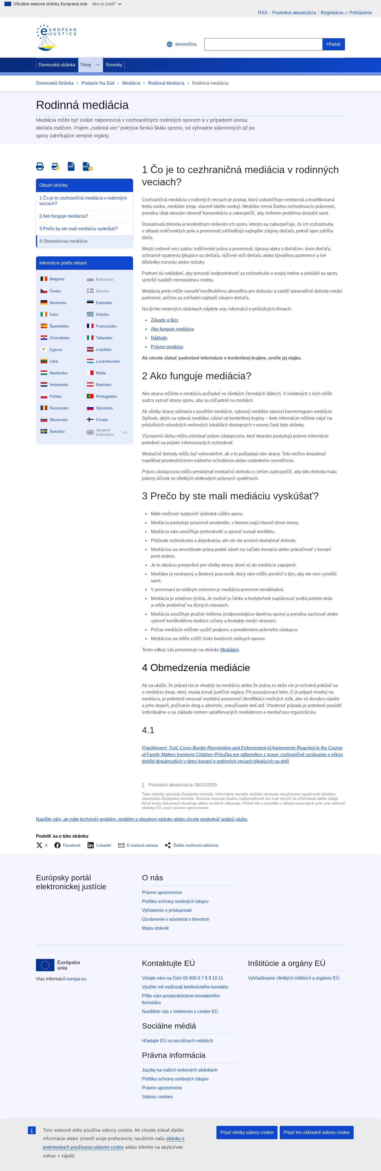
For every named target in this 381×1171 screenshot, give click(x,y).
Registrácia (332, 12)
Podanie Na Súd (97, 83)
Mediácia (131, 83)
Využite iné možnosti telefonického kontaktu (185, 987)
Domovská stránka (56, 64)
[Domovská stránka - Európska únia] (58, 965)
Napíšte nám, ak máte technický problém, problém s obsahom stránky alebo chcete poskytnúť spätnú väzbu (141, 819)
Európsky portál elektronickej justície (71, 882)
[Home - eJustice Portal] (56, 37)
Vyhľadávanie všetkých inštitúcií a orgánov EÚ (293, 978)
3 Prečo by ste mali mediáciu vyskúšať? (78, 228)
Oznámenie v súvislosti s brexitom (175, 919)
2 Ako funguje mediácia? (63, 216)
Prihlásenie (360, 12)
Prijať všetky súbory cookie (247, 1132)
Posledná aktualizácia (294, 13)
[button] (43, 845)
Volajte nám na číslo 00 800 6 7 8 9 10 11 (182, 978)
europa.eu (76, 978)
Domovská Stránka (55, 83)
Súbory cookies (157, 1096)
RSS (262, 13)
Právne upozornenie (162, 892)
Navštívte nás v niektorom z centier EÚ (180, 1011)
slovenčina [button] (186, 44)
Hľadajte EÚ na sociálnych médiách (177, 1040)
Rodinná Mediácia (166, 83)
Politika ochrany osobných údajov (175, 901)
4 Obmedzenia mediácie (63, 241)
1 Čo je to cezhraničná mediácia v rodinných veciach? (83, 201)
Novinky (114, 64)
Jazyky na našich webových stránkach (180, 1070)
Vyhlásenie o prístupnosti (167, 910)
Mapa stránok (155, 928)
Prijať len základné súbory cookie (317, 1132)
